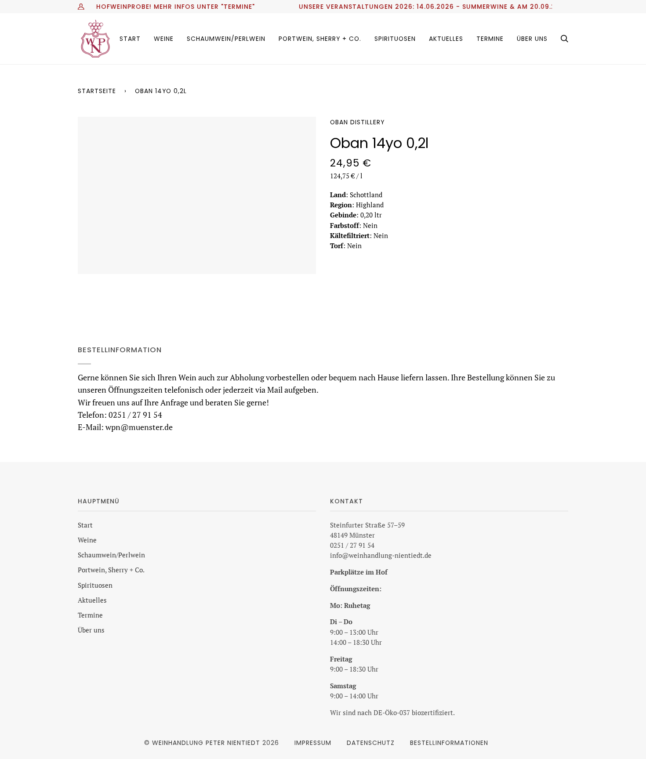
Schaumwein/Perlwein (111, 555)
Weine (87, 540)
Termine (90, 615)
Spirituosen (95, 585)
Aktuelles (92, 600)
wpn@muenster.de (139, 428)
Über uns (91, 630)
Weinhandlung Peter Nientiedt (206, 742)
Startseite (97, 91)
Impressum (312, 742)
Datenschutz (371, 742)
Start (85, 525)
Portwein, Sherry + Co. (111, 570)
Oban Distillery (357, 122)
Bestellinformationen (449, 742)
